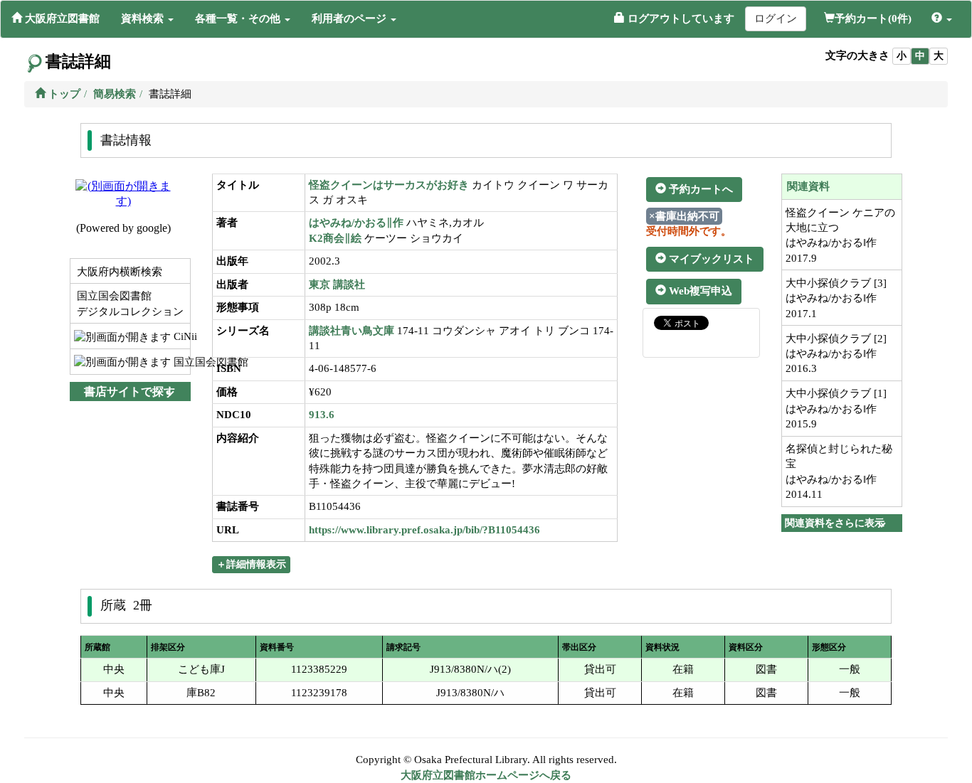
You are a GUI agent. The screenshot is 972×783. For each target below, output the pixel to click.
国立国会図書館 (180, 362)
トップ (63, 94)
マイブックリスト (710, 259)
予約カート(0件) (873, 18)
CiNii (180, 336)
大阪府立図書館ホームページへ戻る (486, 775)
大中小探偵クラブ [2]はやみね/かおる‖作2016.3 (836, 354)
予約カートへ (699, 189)
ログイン (775, 18)
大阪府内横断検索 (118, 271)
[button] (147, 18)
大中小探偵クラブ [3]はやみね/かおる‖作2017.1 (836, 298)
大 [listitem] (939, 55)
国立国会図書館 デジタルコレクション (129, 303)
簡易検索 (114, 94)
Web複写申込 (699, 291)
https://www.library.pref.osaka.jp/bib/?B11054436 (424, 530)
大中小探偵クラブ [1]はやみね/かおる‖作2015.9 (836, 409)
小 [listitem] (902, 55)
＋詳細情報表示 (251, 564)
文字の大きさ (857, 55)
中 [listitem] (920, 55)
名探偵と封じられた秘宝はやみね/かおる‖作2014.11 (839, 471)
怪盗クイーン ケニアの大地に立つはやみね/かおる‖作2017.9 (840, 235)
